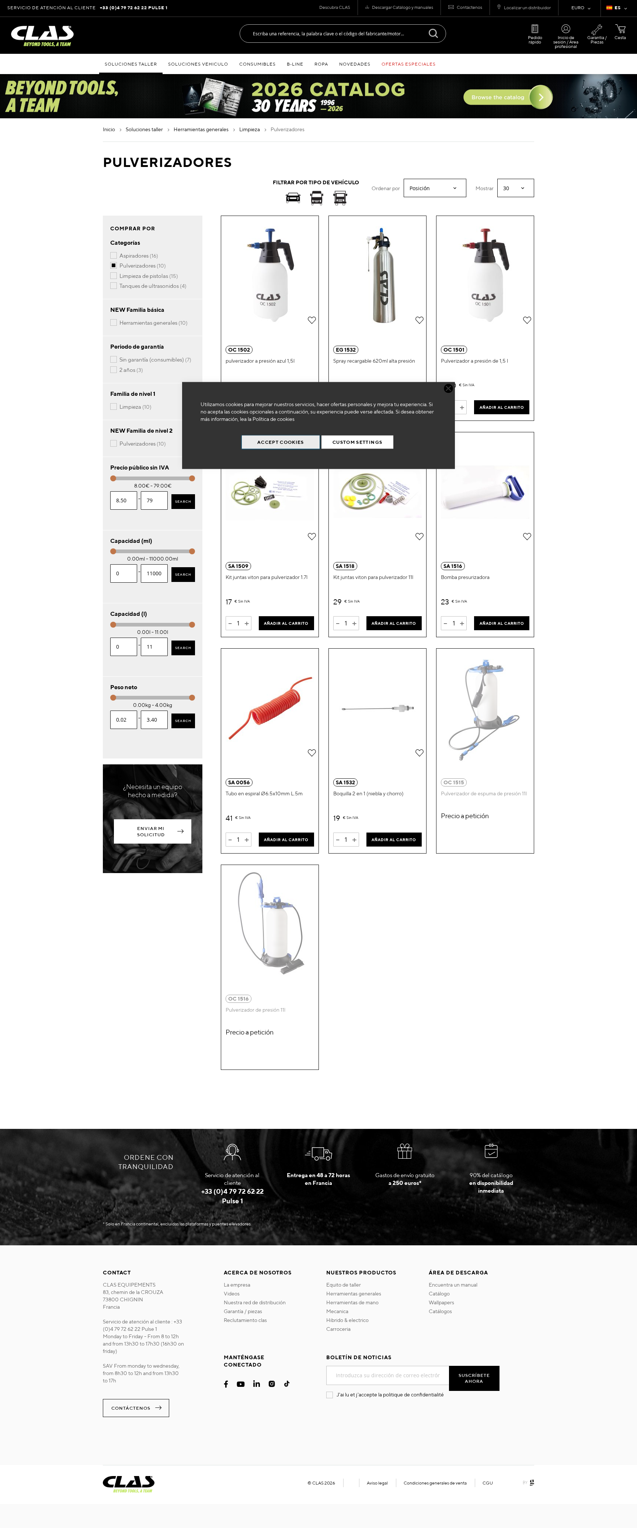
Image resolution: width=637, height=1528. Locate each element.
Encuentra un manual (453, 1285)
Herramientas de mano (352, 1302)
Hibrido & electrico (347, 1320)
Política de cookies (274, 419)
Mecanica (337, 1311)
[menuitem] (131, 64)
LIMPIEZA (250, 129)
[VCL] (293, 199)
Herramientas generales (353, 1294)
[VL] (340, 199)
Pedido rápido (535, 40)
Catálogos (440, 1311)
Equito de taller (343, 1285)
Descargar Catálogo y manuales (402, 7)
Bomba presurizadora (465, 577)
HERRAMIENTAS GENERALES (202, 129)
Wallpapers (441, 1302)
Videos (232, 1294)
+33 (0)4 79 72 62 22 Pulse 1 (134, 7)
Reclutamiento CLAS (245, 1320)
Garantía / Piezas (597, 40)
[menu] (318, 64)
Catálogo (439, 1294)
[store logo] (42, 36)
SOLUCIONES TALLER (145, 129)
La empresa (237, 1285)
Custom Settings (357, 442)
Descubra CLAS (334, 7)
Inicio (109, 129)
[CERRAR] (448, 388)
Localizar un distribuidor (527, 7)
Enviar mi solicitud (151, 831)
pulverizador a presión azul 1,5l (260, 361)
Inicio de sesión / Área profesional (565, 42)
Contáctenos (469, 7)
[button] (618, 8)
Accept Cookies (280, 442)
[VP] (316, 199)
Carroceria (338, 1329)
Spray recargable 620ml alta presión (374, 361)
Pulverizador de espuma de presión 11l (484, 793)
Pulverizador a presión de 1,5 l (474, 361)
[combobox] (343, 33)
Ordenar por (386, 188)
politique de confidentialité (413, 1395)
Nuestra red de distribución (255, 1302)
